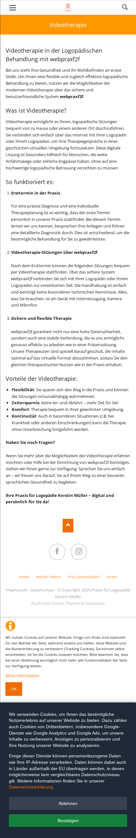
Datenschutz (42, 590)
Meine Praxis (48, 577)
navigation (13, 8)
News (112, 577)
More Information (22, 675)
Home (24, 577)
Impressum (17, 590)
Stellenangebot (84, 577)
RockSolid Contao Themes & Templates (68, 603)
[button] (68, 803)
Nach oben (68, 525)
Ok (14, 689)
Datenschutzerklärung (31, 786)
